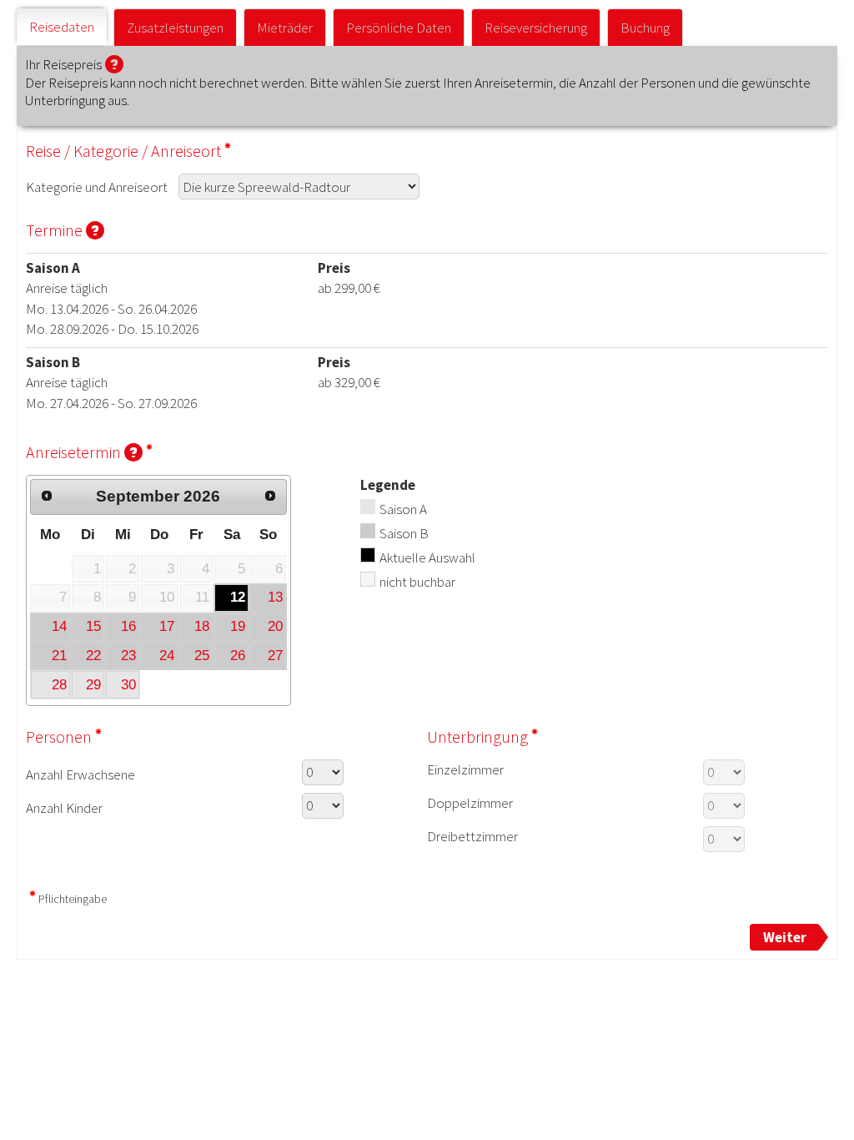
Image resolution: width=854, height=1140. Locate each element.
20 (275, 626)
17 (166, 626)
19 (237, 626)
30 (128, 685)
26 (237, 655)
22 (93, 655)
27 (275, 655)
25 (201, 655)
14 (59, 626)
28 (59, 685)
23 (128, 655)
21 (59, 655)
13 (275, 597)
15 (93, 626)
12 (237, 597)
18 (201, 626)
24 (166, 655)
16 (128, 626)
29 (93, 685)
